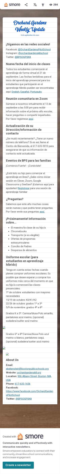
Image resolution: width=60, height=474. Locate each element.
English (15, 91)
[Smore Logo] (12, 4)
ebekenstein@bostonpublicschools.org (27, 368)
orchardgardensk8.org (29, 372)
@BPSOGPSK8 (24, 398)
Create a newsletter (18, 465)
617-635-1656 (22, 383)
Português (36, 91)
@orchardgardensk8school (33, 53)
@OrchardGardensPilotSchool (34, 49)
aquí (31, 118)
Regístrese (24, 188)
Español (24, 91)
